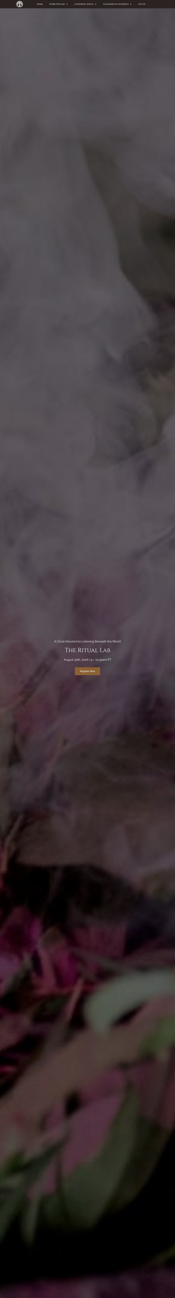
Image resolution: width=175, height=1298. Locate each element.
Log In (141, 4)
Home (40, 4)
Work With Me (57, 4)
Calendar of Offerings (116, 4)
